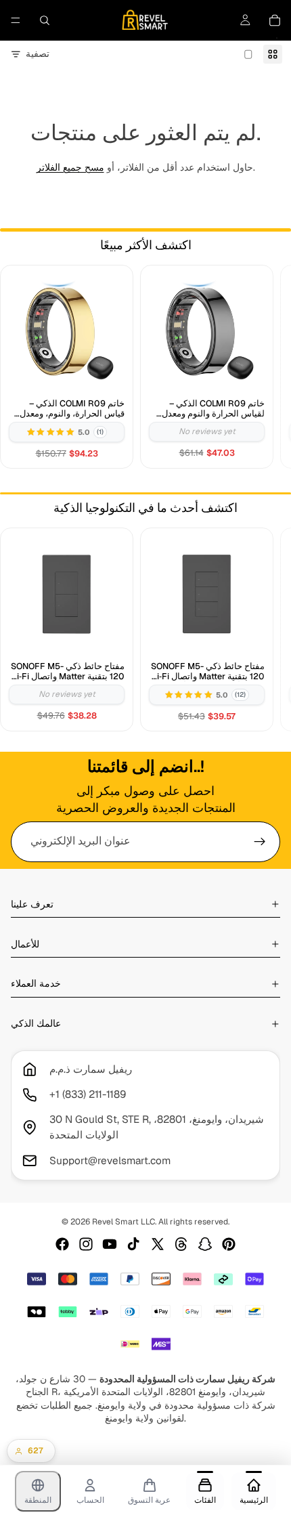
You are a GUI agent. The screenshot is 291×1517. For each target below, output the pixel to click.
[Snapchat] (205, 1244)
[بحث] (45, 20)
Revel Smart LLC (123, 1221)
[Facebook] (62, 1244)
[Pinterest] (229, 1244)
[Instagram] (86, 1244)
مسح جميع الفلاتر (70, 167)
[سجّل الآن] (260, 842)
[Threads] (181, 1244)
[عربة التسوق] (275, 20)
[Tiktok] (133, 1244)
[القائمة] (15, 20)
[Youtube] (110, 1244)
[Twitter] (158, 1244)
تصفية (37, 53)
